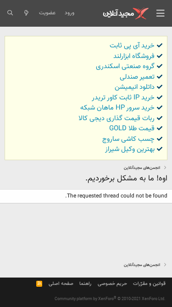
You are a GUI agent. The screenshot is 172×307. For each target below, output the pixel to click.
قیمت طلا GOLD (132, 128)
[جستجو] (10, 13)
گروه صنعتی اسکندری (125, 66)
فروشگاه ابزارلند (134, 56)
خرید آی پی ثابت (132, 46)
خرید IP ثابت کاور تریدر (123, 98)
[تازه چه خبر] (26, 13)
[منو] (160, 13)
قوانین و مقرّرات (149, 284)
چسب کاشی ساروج (128, 139)
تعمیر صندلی (137, 77)
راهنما (85, 284)
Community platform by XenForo (110, 299)
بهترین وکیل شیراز (130, 149)
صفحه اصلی (61, 284)
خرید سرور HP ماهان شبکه (117, 108)
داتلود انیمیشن (135, 87)
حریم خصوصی (112, 284)
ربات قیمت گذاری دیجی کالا (116, 118)
